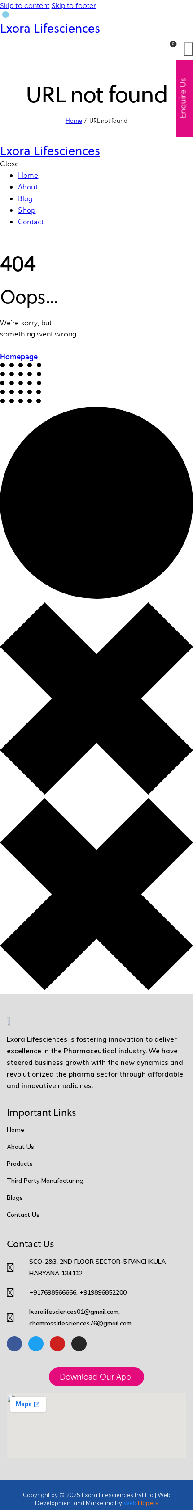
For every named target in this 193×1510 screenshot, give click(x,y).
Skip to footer (74, 5)
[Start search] (188, 49)
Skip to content (25, 5)
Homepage (19, 356)
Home (74, 121)
